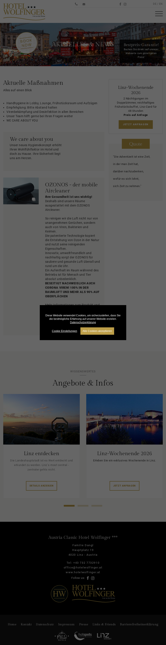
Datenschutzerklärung (83, 322)
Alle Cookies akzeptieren (97, 331)
